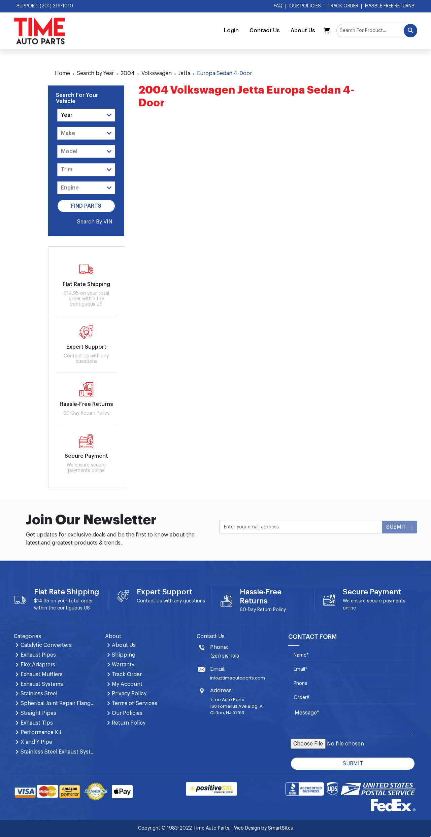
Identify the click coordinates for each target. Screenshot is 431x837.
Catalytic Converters (46, 645)
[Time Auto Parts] (39, 30)
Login (231, 30)
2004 (128, 73)
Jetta (184, 73)
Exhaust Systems (42, 684)
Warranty (123, 664)
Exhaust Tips (37, 723)
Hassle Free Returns (390, 6)
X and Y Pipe (36, 742)
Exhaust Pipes (38, 655)
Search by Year (95, 73)
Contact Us (265, 30)
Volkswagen (156, 73)
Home (62, 73)
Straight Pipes (38, 713)
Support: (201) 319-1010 (44, 6)
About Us (303, 30)
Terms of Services (134, 703)
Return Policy (271, 609)
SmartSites (280, 828)
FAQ (278, 6)
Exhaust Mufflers (42, 674)
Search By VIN (94, 221)
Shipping (123, 655)
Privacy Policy (129, 693)
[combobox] (376, 30)
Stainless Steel (39, 693)
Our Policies (305, 6)
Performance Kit (41, 732)
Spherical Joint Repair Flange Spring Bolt (59, 703)
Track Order (343, 6)
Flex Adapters (38, 664)
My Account (127, 684)
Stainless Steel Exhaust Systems (59, 752)
